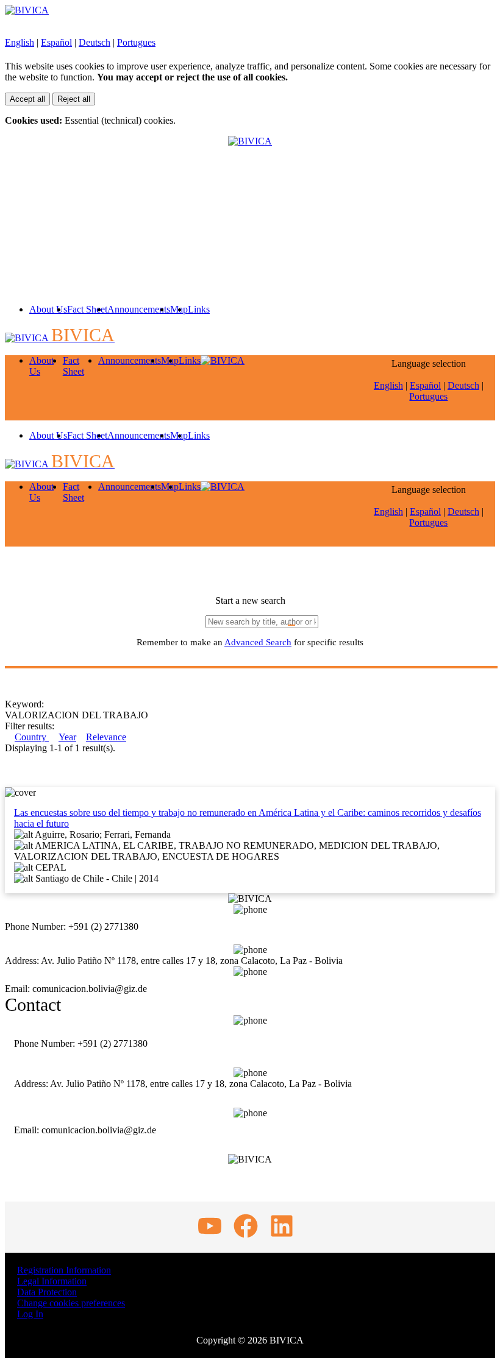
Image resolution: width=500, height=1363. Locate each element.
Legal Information (52, 1281)
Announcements (138, 309)
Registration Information (64, 1270)
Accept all (27, 99)
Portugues (136, 42)
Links (199, 309)
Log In (30, 1314)
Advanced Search (257, 642)
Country (32, 737)
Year (67, 737)
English (19, 42)
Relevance (106, 737)
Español (56, 42)
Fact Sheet (87, 309)
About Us (48, 309)
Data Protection (47, 1292)
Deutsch (94, 42)
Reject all (73, 99)
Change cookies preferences (71, 1303)
